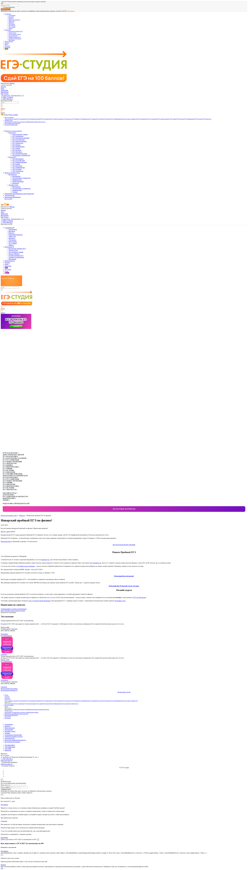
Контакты (11, 17)
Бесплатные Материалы (11, 124)
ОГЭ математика (142, 119)
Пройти (3, 865)
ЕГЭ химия (93, 119)
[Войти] (2, 111)
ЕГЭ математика (22, 119)
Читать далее (5, 627)
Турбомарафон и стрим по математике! (14, 609)
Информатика (30, 122)
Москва (12, 83)
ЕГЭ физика (75, 119)
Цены (6, 44)
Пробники (7, 47)
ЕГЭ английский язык (117, 119)
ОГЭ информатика (189, 119)
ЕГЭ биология (107, 119)
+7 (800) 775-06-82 (7, 97)
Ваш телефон (5, 787)
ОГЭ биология (180, 119)
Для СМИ (8, 748)
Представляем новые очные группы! (13, 610)
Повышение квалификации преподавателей (19, 193)
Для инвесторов (10, 747)
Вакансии (11, 22)
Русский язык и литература (19, 122)
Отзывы (7, 43)
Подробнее (71, 11)
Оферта (11, 28)
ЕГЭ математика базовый (34, 119)
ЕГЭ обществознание (57, 119)
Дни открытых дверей (15, 34)
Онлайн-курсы (8, 120)
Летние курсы (12, 33)
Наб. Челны (5, 94)
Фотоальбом (12, 25)
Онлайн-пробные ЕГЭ (15, 37)
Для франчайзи (10, 745)
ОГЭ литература (206, 119)
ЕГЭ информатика (84, 119)
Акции (6, 48)
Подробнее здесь (120, 601)
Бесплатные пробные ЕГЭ (16, 31)
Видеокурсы (42, 122)
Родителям (7, 718)
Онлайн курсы (13, 185)
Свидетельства (9, 738)
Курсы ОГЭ (12, 157)
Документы (12, 24)
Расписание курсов (124, 692)
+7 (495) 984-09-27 (7, 99)
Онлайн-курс (45, 559)
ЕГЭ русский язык (46, 119)
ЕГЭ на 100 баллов (139, 597)
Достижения (12, 15)
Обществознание (18, 181)
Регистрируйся (6, 541)
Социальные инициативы (13, 735)
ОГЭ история (198, 119)
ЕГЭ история (99, 119)
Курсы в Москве (13, 35)
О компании (8, 14)
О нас (6, 271)
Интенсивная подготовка (9, 688)
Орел (2, 88)
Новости (11, 18)
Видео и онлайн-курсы (12, 173)
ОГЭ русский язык (152, 119)
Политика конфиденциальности (15, 740)
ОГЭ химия (173, 119)
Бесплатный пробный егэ (9, 690)
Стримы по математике (15, 38)
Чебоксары (4, 90)
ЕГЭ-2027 (7, 46)
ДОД (6, 268)
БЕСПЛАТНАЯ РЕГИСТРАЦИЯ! (124, 545)
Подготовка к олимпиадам (130, 119)
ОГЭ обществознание (163, 119)
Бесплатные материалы (124, 509)
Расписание (8, 30)
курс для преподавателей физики (40, 601)
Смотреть (4, 654)
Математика (8, 122)
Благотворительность (14, 19)
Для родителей (9, 195)
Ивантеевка (5, 92)
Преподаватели (9, 41)
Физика (36, 122)
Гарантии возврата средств (13, 736)
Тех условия (12, 27)
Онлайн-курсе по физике (26, 566)
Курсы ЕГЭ (12, 132)
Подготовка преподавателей (12, 123)
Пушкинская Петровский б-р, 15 (12, 95)
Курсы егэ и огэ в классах (13, 131)
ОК (2, 868)
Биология (15, 183)
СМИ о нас (12, 21)
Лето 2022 (8, 266)
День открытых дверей (11, 119)
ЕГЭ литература (67, 119)
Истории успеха (10, 731)
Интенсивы (12, 40)
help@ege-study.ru (6, 760)
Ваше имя (4, 785)
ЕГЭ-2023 (8, 269)
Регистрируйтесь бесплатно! (124, 576)
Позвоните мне (6, 789)
